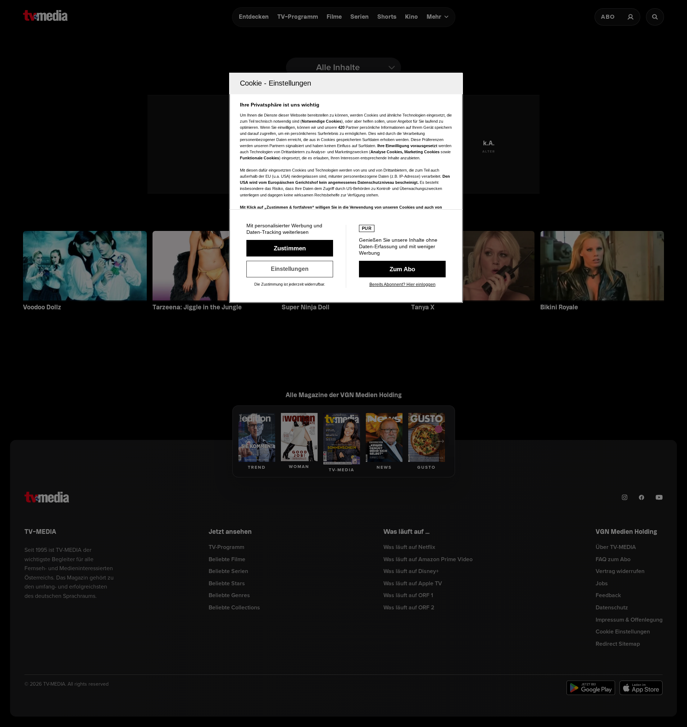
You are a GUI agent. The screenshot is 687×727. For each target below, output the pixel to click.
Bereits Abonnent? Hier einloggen (402, 284)
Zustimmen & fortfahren (289, 248)
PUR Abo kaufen (402, 269)
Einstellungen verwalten (289, 269)
